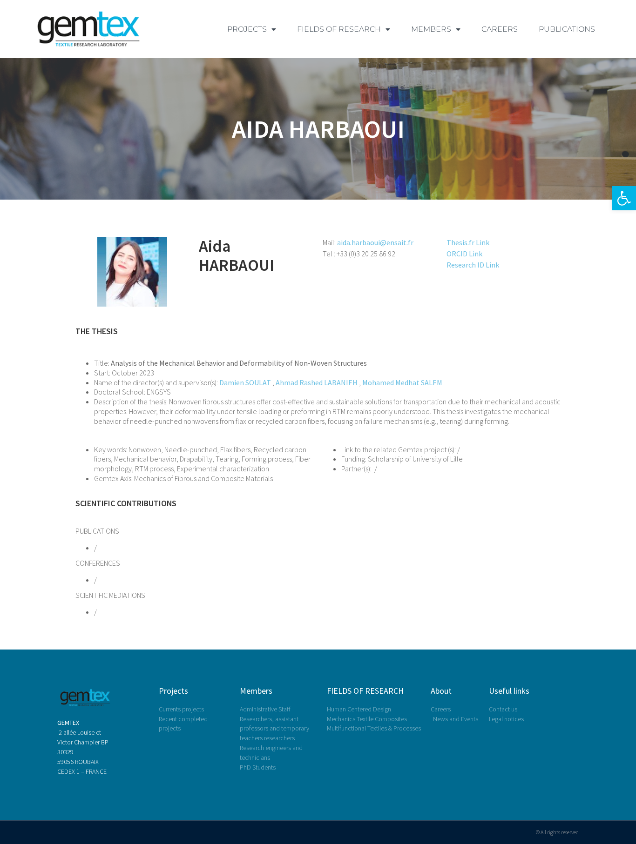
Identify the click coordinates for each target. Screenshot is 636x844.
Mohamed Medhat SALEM (402, 382)
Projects (173, 690)
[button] (624, 198)
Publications (567, 29)
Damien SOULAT (245, 382)
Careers (499, 29)
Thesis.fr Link (468, 242)
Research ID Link (473, 264)
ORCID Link (464, 253)
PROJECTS (247, 29)
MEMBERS (431, 29)
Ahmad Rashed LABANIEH (317, 382)
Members (256, 690)
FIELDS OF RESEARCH (339, 29)
